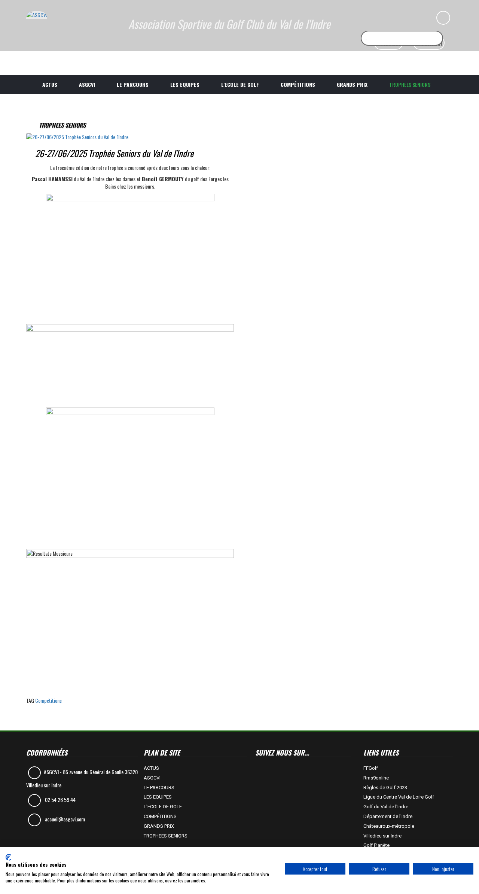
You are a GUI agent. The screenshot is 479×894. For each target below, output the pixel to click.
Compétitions (48, 700)
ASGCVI (87, 84)
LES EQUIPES (184, 84)
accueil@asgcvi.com (65, 819)
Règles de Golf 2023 (385, 787)
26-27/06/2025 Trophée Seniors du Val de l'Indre (114, 153)
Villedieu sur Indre (382, 836)
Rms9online (376, 778)
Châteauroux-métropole (388, 826)
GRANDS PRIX (352, 84)
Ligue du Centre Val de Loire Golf (398, 797)
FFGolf (370, 768)
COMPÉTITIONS (298, 84)
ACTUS (49, 84)
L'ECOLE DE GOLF (240, 84)
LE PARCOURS (133, 84)
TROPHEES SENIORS (409, 84)
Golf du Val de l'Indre (385, 806)
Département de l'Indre (387, 816)
